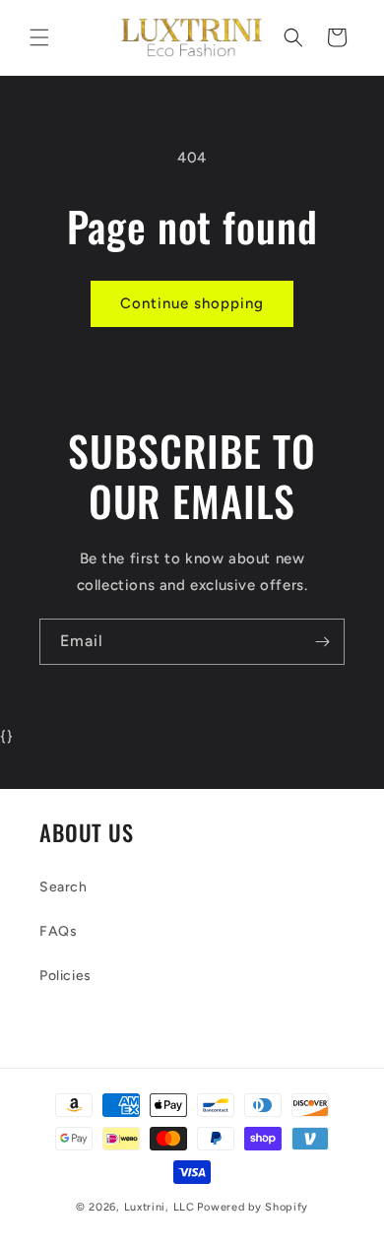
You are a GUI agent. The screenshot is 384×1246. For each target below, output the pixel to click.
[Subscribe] (322, 642)
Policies (65, 975)
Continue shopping (192, 303)
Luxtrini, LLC (159, 1207)
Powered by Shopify (252, 1207)
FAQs (58, 931)
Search (63, 887)
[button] (39, 37)
